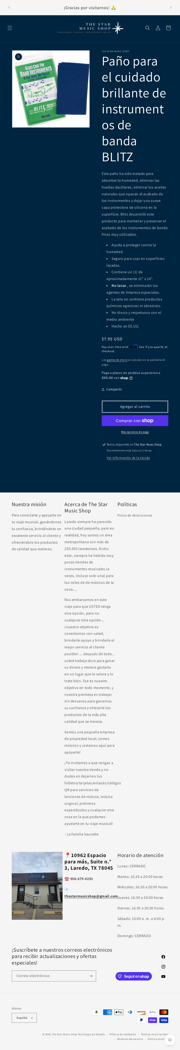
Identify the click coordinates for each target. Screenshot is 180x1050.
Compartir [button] (114, 389)
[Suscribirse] (91, 975)
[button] (10, 28)
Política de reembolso (122, 1034)
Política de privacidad (154, 1034)
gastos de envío (117, 360)
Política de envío (158, 1039)
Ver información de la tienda (128, 458)
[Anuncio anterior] (9, 7)
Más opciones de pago (135, 432)
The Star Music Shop (64, 1034)
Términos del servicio (130, 1039)
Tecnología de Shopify (91, 1034)
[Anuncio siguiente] (171, 7)
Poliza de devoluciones (134, 515)
